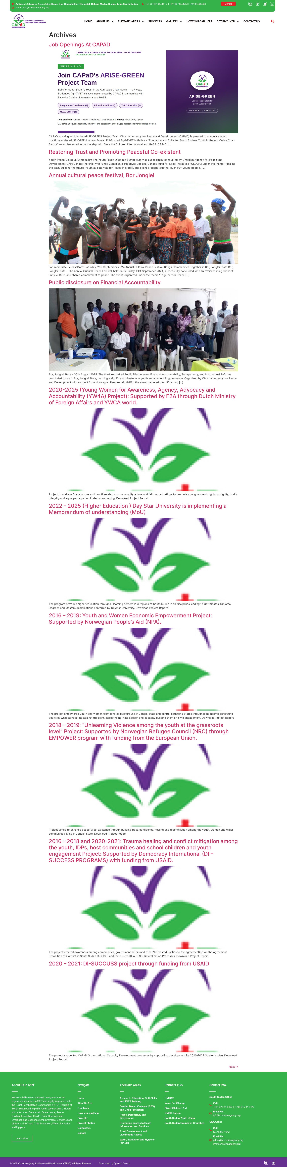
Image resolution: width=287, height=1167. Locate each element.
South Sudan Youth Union (180, 1118)
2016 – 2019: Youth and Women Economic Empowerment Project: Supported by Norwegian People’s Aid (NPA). (130, 618)
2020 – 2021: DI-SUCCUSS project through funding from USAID (129, 963)
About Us (102, 21)
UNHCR (169, 1098)
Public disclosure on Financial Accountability (105, 282)
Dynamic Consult (122, 1163)
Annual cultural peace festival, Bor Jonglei (101, 175)
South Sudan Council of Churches (184, 1123)
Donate (82, 1133)
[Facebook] (250, 4)
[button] (272, 21)
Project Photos (86, 1123)
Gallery (172, 21)
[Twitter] (257, 4)
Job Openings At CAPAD (79, 44)
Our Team (83, 1108)
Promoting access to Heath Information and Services (135, 1125)
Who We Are (85, 1103)
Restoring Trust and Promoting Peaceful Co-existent (115, 152)
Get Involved (226, 21)
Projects (155, 21)
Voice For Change (175, 1103)
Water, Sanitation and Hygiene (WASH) (137, 1141)
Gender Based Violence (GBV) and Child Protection (137, 1108)
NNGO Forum (173, 1113)
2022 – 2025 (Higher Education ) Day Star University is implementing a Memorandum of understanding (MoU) (138, 509)
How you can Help (199, 21)
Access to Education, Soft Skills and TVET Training (138, 1100)
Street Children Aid (176, 1108)
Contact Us (251, 21)
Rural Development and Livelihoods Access (133, 1133)
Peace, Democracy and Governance (133, 1116)
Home (88, 21)
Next (233, 1066)
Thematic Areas (129, 21)
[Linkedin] (265, 4)
